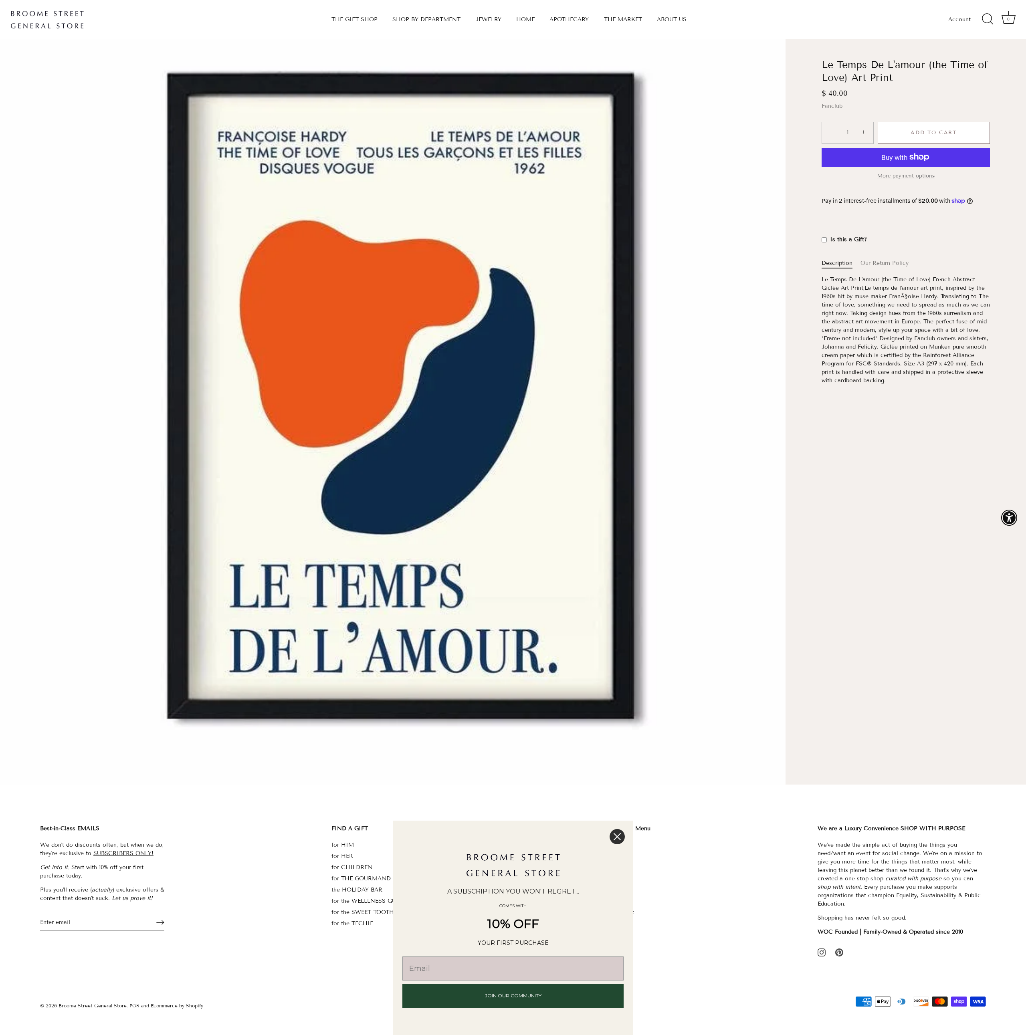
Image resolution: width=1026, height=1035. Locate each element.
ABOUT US (672, 19)
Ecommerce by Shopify (177, 1006)
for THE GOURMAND (361, 878)
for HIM (342, 844)
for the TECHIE (352, 923)
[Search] (987, 19)
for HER (342, 856)
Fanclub (832, 106)
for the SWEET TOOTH (362, 912)
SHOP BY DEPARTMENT (426, 19)
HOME (525, 19)
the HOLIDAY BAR (356, 889)
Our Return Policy (884, 263)
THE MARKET (623, 19)
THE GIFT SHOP (354, 19)
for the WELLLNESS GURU (367, 901)
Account (959, 19)
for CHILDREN (351, 867)
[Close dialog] (617, 837)
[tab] (841, 263)
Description (837, 263)
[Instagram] (822, 952)
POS (134, 1006)
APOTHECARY (569, 19)
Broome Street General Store (93, 1006)
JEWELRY (488, 19)
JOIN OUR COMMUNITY (513, 996)
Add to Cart (934, 132)
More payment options (906, 176)
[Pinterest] (839, 952)
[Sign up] (160, 922)
